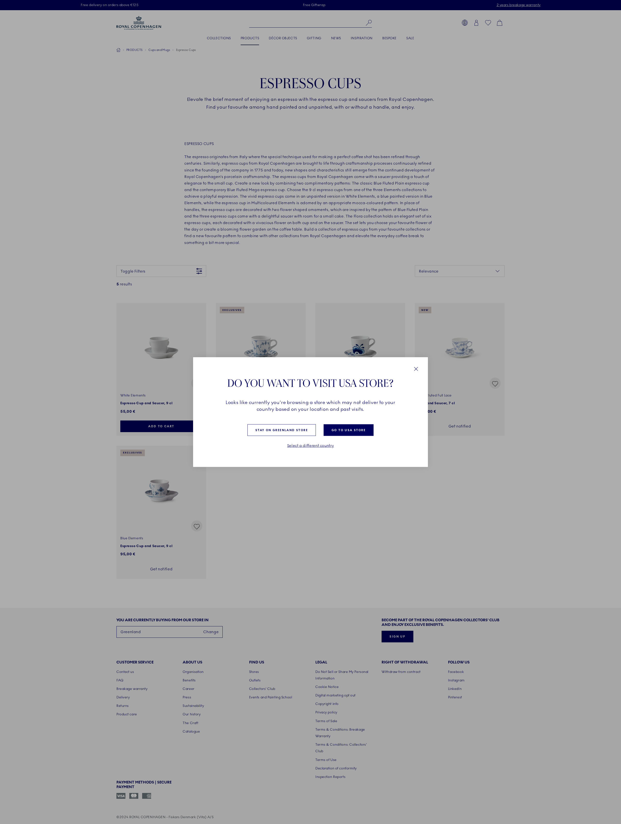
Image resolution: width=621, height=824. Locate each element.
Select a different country (310, 446)
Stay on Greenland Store (281, 430)
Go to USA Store (349, 430)
